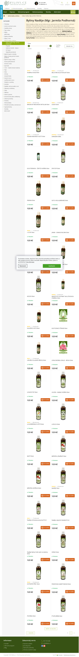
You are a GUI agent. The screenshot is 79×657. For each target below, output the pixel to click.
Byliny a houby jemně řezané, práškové (11, 56)
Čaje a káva (7, 30)
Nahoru (31, 633)
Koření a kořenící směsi (10, 26)
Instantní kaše (7, 76)
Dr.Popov (8, 50)
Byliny (5, 32)
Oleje (5, 90)
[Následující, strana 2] (70, 633)
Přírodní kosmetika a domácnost (12, 105)
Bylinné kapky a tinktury (10, 40)
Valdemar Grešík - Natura (12, 48)
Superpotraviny (8, 107)
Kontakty (39, 8)
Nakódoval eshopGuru (69, 655)
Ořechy (6, 74)
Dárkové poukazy (30, 8)
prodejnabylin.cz (42, 646)
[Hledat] (62, 3)
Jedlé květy (7, 34)
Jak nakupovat (26, 645)
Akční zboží (7, 111)
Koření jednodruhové (9, 61)
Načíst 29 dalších (51, 628)
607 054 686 (46, 641)
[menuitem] (5, 12)
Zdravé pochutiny (8, 98)
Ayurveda (6, 65)
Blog (5, 647)
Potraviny (6, 24)
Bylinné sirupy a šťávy (9, 59)
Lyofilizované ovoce (9, 80)
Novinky (6, 109)
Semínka (6, 84)
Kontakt (6, 643)
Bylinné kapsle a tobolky (10, 54)
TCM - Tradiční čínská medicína (12, 68)
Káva (5, 72)
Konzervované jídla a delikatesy (12, 96)
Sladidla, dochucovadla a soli (11, 86)
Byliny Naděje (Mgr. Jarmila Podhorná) (12, 43)
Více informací (30, 262)
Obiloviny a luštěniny (9, 88)
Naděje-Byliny (58, 46)
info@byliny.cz (47, 643)
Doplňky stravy (8, 28)
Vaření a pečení (8, 94)
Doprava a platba (27, 643)
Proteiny (6, 100)
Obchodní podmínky (28, 647)
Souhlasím (52, 266)
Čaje (5, 70)
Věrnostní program (17, 8)
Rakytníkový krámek (11, 52)
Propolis (8, 46)
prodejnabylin (44, 646)
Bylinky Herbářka (8, 36)
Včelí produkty (7, 102)
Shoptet (60, 655)
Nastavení (23, 266)
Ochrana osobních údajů (29, 649)
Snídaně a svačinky (9, 82)
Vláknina (6, 92)
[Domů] (5, 15)
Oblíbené (7, 8)
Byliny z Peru (7, 38)
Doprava (46, 8)
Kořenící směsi (8, 63)
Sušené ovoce (7, 78)
